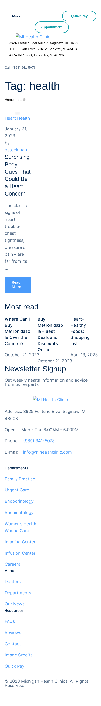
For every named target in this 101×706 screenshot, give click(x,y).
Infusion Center (20, 553)
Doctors (13, 581)
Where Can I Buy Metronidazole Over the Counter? (17, 331)
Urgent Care (17, 489)
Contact (13, 643)
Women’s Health (20, 523)
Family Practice (20, 478)
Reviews (13, 632)
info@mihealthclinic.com (47, 452)
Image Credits (18, 654)
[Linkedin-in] (49, 693)
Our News (14, 603)
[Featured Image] (17, 113)
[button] (18, 285)
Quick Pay (14, 666)
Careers (12, 564)
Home (9, 100)
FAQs (10, 621)
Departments (18, 592)
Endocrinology (19, 501)
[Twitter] (36, 693)
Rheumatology (19, 512)
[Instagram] (23, 693)
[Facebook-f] (10, 693)
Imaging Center (20, 541)
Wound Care (17, 530)
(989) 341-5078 (24, 67)
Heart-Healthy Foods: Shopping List (80, 331)
